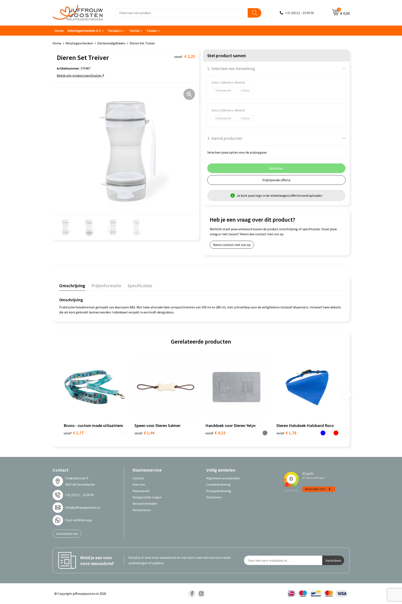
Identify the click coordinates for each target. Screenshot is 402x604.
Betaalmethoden (145, 503)
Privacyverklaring (218, 491)
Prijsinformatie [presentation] (106, 285)
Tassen (152, 30)
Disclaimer (214, 497)
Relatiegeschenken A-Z (84, 30)
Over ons (139, 484)
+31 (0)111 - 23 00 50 (299, 13)
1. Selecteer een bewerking (231, 68)
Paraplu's (115, 30)
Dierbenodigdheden (111, 43)
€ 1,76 (286, 432)
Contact (138, 478)
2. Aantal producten (224, 138)
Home (59, 30)
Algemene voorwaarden (223, 478)
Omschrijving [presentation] (72, 285)
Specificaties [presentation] (140, 285)
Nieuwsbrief (141, 491)
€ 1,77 (74, 432)
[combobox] (181, 13)
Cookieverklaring (218, 484)
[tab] (72, 286)
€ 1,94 (144, 432)
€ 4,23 (215, 432)
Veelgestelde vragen (147, 497)
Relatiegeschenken (79, 43)
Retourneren (142, 510)
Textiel (134, 30)
